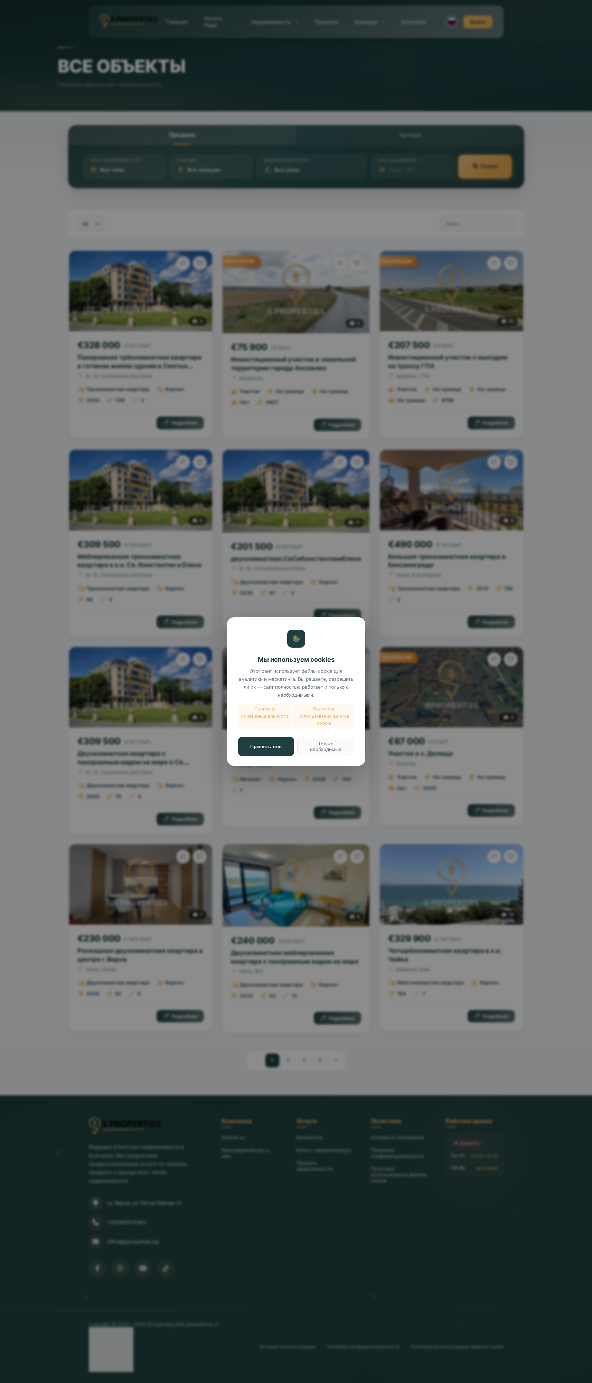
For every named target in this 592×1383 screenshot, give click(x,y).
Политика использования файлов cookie (324, 716)
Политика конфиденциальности (264, 712)
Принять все (266, 746)
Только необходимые (325, 746)
